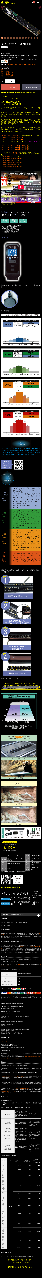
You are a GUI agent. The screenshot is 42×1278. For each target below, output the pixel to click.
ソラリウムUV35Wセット (10, 157)
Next (39, 7)
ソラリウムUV (16, 153)
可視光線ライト (11, 76)
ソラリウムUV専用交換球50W (11, 162)
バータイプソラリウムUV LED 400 (12, 139)
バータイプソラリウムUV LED (10, 135)
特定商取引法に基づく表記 (21, 1262)
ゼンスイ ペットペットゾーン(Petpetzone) (22, 64)
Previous (2, 7)
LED (18, 74)
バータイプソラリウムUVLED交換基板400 (15, 147)
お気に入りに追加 (31, 87)
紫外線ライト (10, 72)
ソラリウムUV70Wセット (10, 164)
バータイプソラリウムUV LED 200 (12, 137)
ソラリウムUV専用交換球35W (11, 159)
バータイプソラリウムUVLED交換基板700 (15, 149)
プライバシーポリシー (27, 1260)
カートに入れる (10, 87)
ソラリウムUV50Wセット (10, 161)
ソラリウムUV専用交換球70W (11, 166)
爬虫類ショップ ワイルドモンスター (21, 1267)
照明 (2, 70)
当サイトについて (13, 1260)
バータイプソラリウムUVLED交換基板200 (15, 145)
